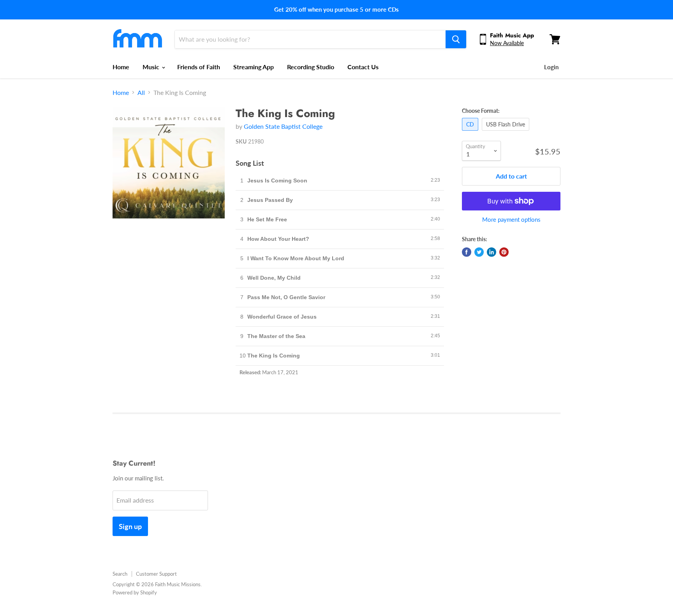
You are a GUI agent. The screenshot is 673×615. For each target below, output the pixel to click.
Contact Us (363, 66)
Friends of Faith (198, 66)
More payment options (511, 219)
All (141, 92)
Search (120, 574)
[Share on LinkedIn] (491, 252)
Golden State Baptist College (283, 126)
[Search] (456, 39)
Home (121, 66)
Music (152, 66)
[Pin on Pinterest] (504, 252)
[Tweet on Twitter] (479, 252)
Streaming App (253, 66)
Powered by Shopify (135, 592)
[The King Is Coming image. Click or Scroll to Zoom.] (169, 163)
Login (551, 66)
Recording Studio (310, 66)
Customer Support (156, 574)
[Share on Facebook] (466, 252)
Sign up (130, 526)
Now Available (507, 43)
